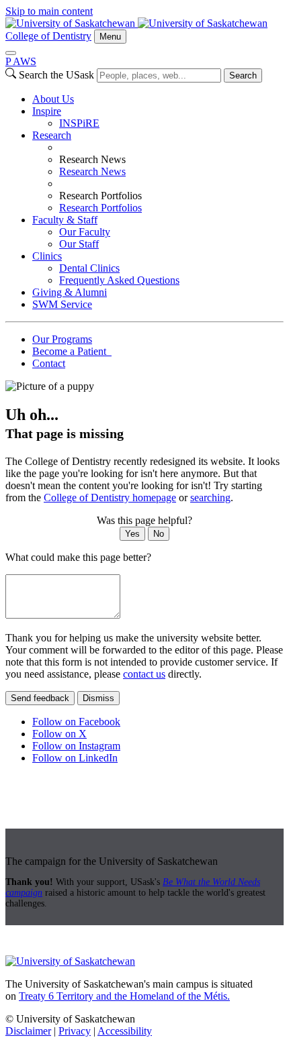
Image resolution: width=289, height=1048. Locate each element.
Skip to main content (49, 11)
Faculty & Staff (64, 219)
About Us (53, 99)
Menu (110, 37)
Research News (92, 171)
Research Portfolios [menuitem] (100, 195)
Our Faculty (84, 232)
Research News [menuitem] (92, 159)
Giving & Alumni (69, 292)
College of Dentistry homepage (110, 497)
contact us (144, 674)
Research (51, 135)
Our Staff (79, 244)
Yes (132, 534)
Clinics (47, 256)
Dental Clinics (89, 268)
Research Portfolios (100, 207)
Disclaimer (28, 1031)
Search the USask (56, 75)
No (158, 534)
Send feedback (40, 698)
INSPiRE (79, 123)
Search (243, 75)
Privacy (74, 1031)
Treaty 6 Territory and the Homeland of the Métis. (124, 996)
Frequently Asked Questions (119, 280)
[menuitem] (158, 99)
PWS (20, 61)
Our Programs (62, 339)
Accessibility (124, 1031)
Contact (48, 363)
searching (210, 497)
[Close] (10, 53)
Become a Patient (72, 351)
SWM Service (62, 304)
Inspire (46, 111)
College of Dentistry (48, 36)
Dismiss (98, 698)
